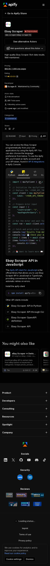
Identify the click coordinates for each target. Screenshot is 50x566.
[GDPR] (20, 477)
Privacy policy (25, 540)
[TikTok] (44, 460)
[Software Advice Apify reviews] (21, 495)
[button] (25, 392)
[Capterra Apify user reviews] (37, 495)
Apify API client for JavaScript (23, 270)
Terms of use (25, 534)
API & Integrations (36, 161)
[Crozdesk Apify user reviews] (37, 504)
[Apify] (10, 5)
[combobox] (25, 48)
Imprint (25, 528)
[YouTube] (29, 460)
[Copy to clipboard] (40, 182)
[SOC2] (30, 477)
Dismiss (29, 559)
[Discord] (36, 460)
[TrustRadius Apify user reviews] (25, 504)
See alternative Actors (25, 41)
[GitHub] (21, 460)
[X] (13, 460)
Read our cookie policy (15, 553)
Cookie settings (14, 559)
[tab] (11, 136)
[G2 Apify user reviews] (13, 504)
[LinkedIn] (5, 460)
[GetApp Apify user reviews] (9, 495)
